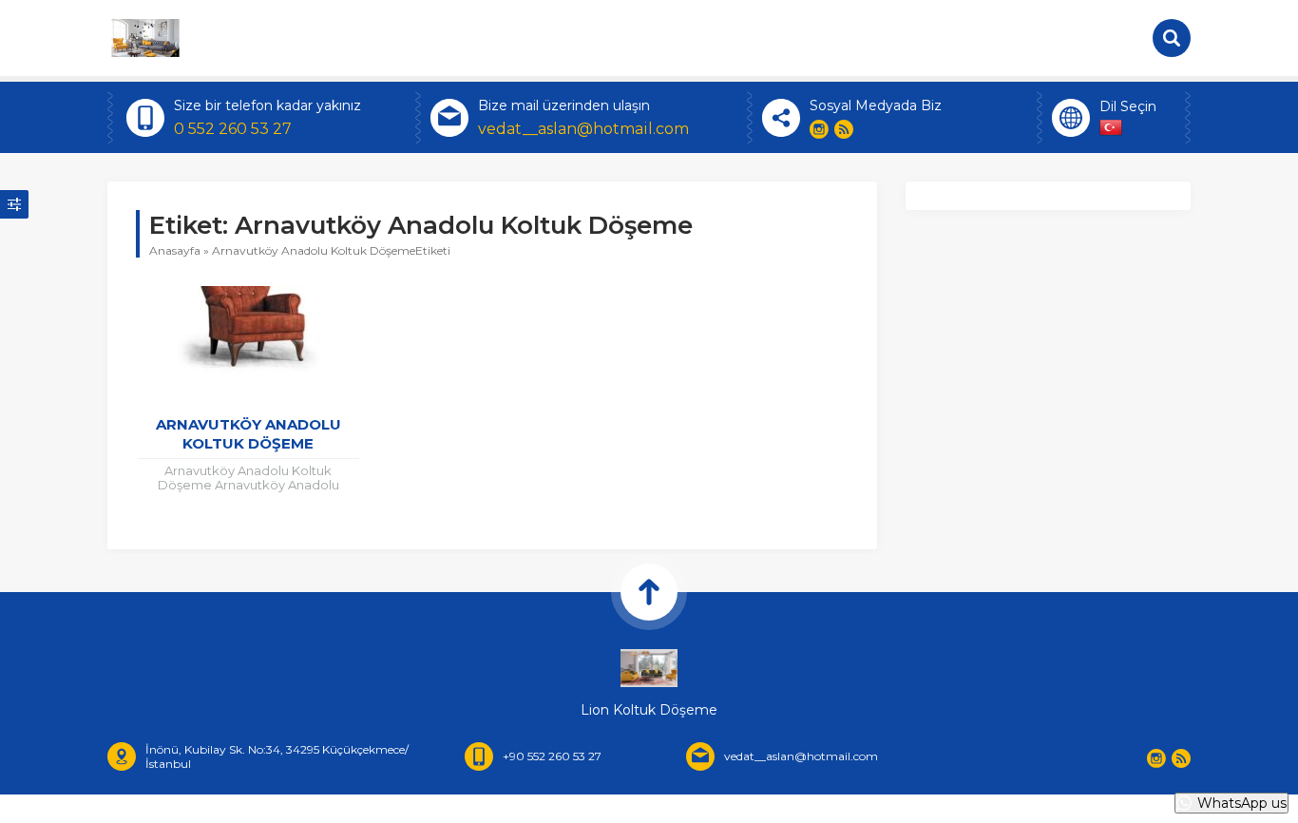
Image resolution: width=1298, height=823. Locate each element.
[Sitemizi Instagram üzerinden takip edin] (819, 129)
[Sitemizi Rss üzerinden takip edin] (843, 129)
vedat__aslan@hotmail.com (583, 129)
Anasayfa (174, 250)
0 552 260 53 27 (233, 129)
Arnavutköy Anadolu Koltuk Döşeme (248, 433)
